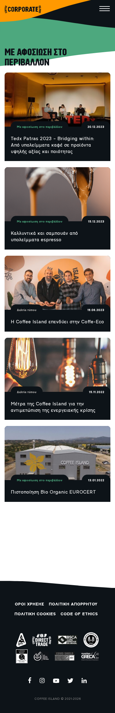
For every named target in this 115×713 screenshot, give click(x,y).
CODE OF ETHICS (79, 614)
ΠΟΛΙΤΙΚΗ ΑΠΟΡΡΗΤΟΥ (73, 604)
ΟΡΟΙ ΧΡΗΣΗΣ (29, 604)
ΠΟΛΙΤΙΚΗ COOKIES (35, 614)
